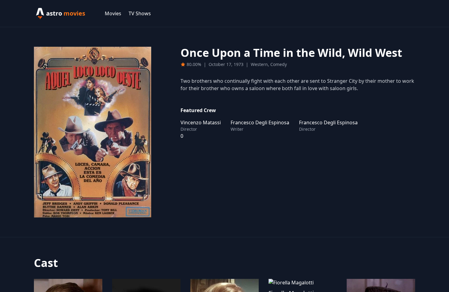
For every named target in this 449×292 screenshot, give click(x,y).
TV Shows (140, 13)
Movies (113, 13)
